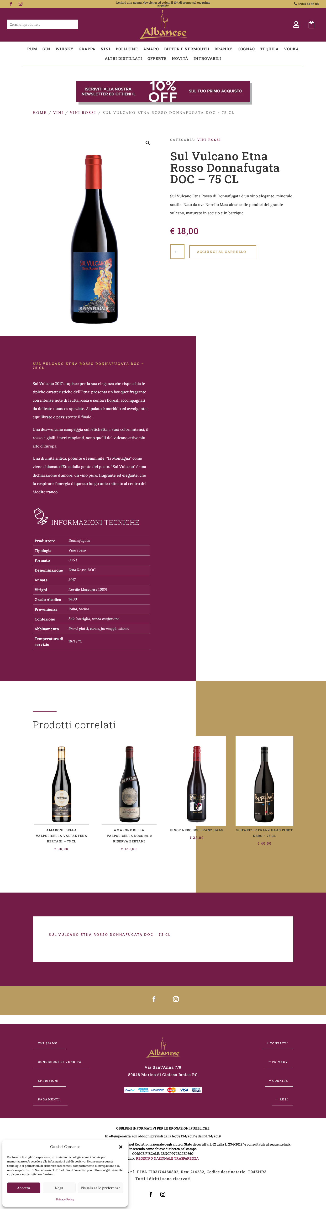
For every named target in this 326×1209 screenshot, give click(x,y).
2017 (72, 579)
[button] (120, 1147)
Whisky (65, 48)
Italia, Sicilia (78, 609)
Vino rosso (77, 550)
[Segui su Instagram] (20, 4)
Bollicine (127, 48)
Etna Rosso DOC (81, 570)
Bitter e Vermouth (186, 48)
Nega (59, 1188)
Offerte (157, 58)
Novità (180, 58)
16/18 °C (75, 641)
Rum (32, 48)
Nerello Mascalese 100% (87, 589)
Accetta (23, 1188)
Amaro (151, 48)
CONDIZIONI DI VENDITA (60, 1062)
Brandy (223, 48)
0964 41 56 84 (308, 3)
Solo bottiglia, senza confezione (93, 618)
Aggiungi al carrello (221, 251)
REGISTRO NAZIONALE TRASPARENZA (167, 1158)
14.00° (73, 599)
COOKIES (280, 1081)
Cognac (246, 48)
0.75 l (72, 560)
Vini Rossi (83, 112)
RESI (284, 1099)
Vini (105, 48)
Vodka (291, 48)
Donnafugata (79, 540)
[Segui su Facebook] (11, 4)
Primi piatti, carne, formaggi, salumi (98, 628)
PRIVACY (280, 1062)
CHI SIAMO (48, 1043)
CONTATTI (279, 1043)
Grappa (87, 48)
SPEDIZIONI (48, 1081)
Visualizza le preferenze (101, 1188)
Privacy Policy (65, 1199)
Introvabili (207, 58)
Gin (46, 48)
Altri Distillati (123, 58)
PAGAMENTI (49, 1099)
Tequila (269, 48)
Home (40, 112)
